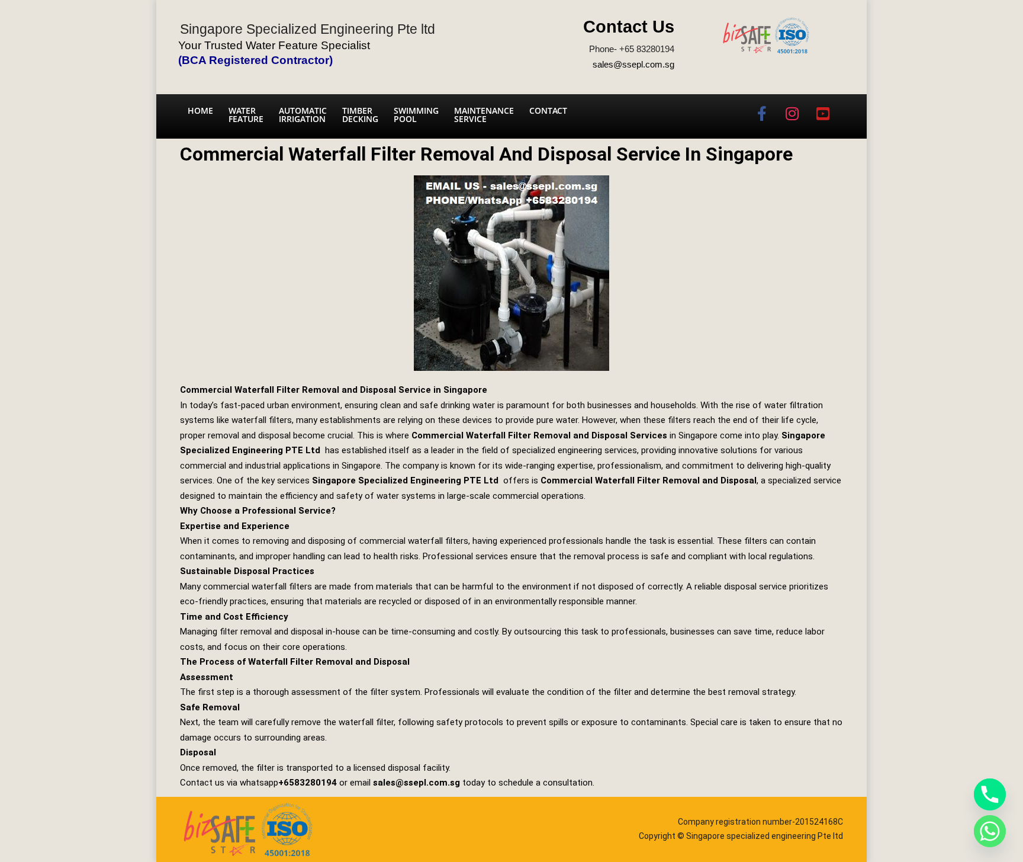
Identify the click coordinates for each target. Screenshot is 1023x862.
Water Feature (246, 114)
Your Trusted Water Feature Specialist (274, 45)
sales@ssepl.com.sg (633, 64)
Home (200, 110)
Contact (548, 110)
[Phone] (990, 794)
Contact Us (628, 26)
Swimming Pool (416, 114)
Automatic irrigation (303, 114)
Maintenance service (484, 114)
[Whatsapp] (990, 831)
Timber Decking (360, 114)
